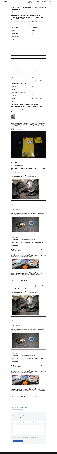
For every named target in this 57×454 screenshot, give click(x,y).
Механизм (37, 1)
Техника (49, 1)
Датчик (34, 1)
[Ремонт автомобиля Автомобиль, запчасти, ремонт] (7, 2)
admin (14, 11)
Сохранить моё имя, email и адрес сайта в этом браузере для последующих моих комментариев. (26, 438)
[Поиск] (25, 2)
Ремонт (42, 1)
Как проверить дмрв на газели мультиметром (19, 407)
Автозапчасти (29, 2)
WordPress (11, 452)
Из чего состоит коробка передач (17, 404)
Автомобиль (29, 1)
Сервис (45, 1)
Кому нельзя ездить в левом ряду (17, 409)
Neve (4, 452)
